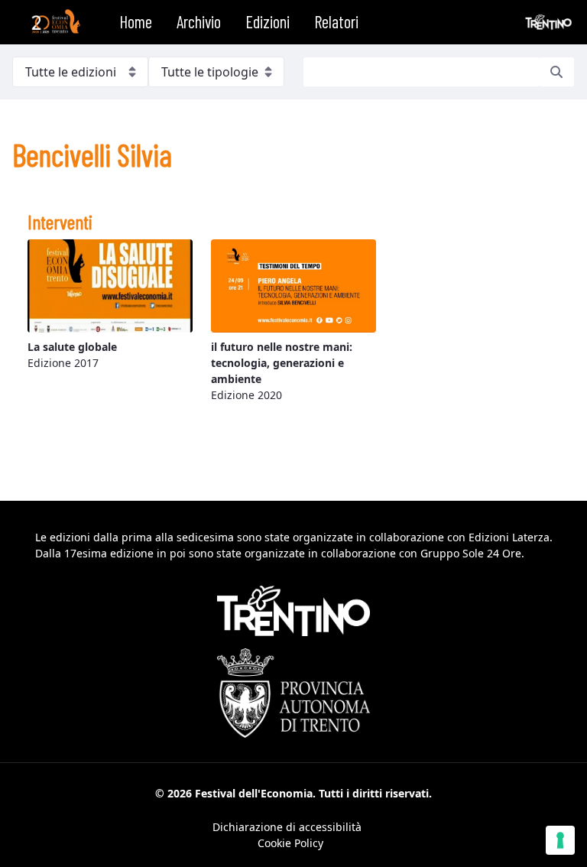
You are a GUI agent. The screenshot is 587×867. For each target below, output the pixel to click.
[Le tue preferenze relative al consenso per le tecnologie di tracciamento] (560, 840)
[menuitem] (135, 22)
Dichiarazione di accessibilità (287, 827)
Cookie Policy (290, 843)
